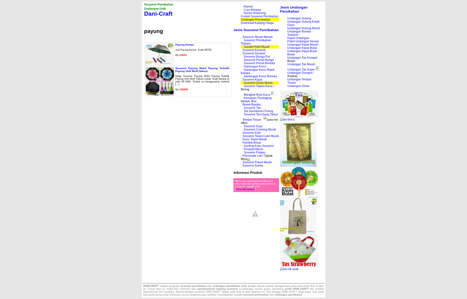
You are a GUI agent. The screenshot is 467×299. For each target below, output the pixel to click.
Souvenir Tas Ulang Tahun (261, 114)
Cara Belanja (252, 9)
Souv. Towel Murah (254, 139)
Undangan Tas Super (301, 69)
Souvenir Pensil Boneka (259, 63)
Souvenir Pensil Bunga (259, 59)
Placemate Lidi (252, 155)
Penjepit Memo (253, 149)
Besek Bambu (251, 104)
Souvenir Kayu (253, 126)
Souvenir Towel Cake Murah (260, 136)
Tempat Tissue (251, 119)
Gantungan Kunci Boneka (260, 76)
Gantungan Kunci (255, 66)
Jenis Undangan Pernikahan (294, 9)
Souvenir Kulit (251, 132)
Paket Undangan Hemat (303, 41)
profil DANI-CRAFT (297, 288)
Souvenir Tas (252, 107)
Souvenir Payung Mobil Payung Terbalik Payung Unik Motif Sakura (202, 70)
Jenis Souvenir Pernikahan (256, 30)
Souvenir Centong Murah (260, 129)
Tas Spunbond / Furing (258, 111)
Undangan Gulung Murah (303, 28)
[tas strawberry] (299, 266)
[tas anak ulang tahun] (289, 269)
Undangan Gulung (299, 18)
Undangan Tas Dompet (302, 57)
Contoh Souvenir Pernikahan (259, 16)
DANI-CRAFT (289, 291)
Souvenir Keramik (254, 50)
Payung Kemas (184, 44)
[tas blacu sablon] (298, 233)
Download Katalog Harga (257, 22)
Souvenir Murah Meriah (257, 36)
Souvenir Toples (254, 86)
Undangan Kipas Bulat (302, 47)
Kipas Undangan (298, 38)
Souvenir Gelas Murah (258, 82)
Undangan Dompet (299, 72)
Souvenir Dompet (253, 53)
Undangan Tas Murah (301, 64)
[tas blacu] (287, 119)
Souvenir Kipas (252, 79)
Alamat (248, 6)
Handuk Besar (251, 142)
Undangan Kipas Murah (302, 44)
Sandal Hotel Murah (257, 46)
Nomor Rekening (255, 13)
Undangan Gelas (298, 85)
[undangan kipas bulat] (299, 196)
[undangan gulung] (298, 165)
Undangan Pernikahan (255, 19)
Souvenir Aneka (252, 165)
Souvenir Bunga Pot (257, 56)
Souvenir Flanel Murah (257, 162)
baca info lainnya (245, 189)
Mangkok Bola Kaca (257, 94)
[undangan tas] (299, 116)
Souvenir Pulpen (254, 152)
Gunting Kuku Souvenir (259, 145)
